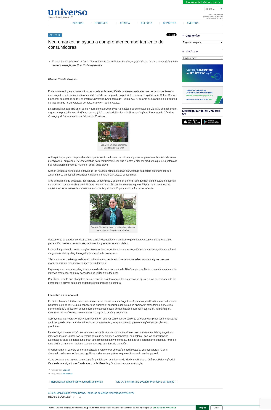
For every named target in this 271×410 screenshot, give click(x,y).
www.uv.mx (128, 393)
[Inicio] (67, 16)
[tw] (80, 396)
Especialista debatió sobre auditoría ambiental (77, 381)
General (78, 23)
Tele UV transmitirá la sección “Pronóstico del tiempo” (145, 381)
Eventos (193, 23)
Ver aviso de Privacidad (164, 408)
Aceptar (202, 408)
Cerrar (216, 408)
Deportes (169, 23)
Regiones (101, 23)
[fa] (74, 396)
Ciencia (125, 23)
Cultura (146, 23)
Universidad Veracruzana (203, 2)
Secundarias (67, 374)
